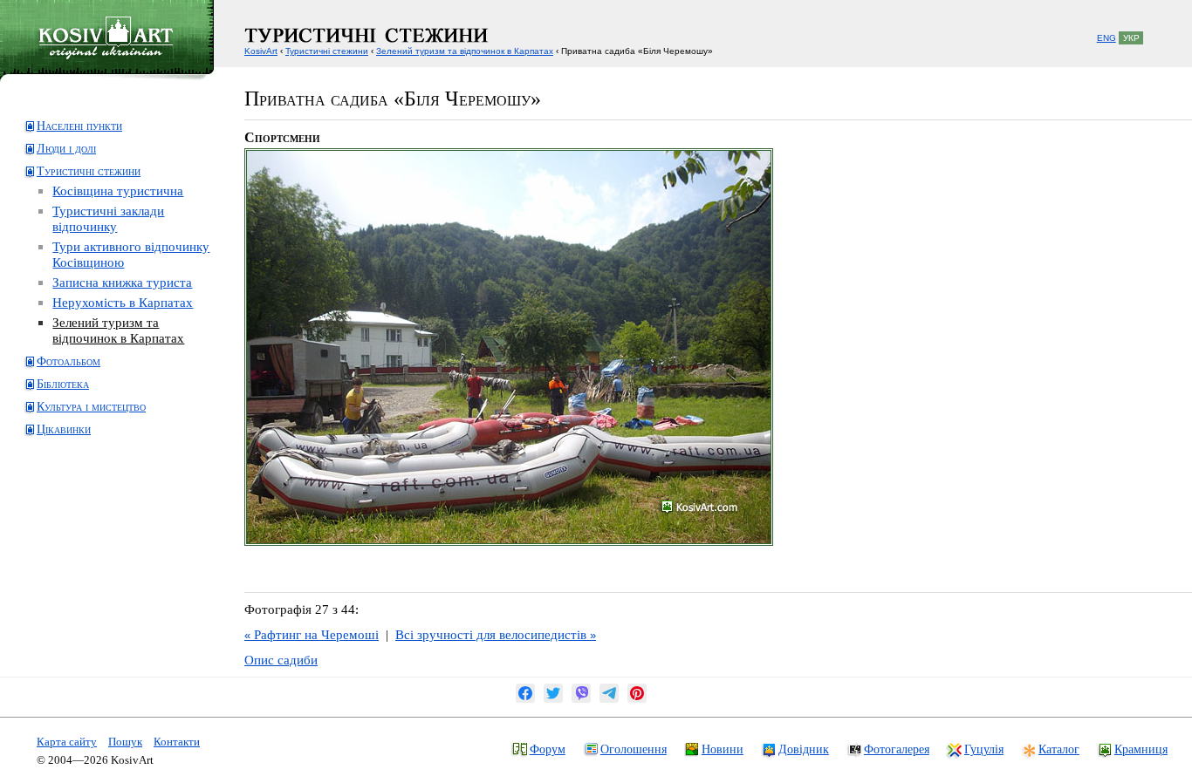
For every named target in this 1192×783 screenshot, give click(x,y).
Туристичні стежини (88, 171)
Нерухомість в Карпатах (122, 302)
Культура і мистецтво (91, 406)
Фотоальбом (68, 361)
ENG (1106, 38)
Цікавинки (64, 429)
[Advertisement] (92, 517)
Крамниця (1141, 749)
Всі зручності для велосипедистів (495, 634)
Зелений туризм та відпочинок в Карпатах (118, 330)
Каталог (1058, 749)
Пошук (125, 741)
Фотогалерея (896, 749)
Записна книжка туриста (122, 282)
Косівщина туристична (117, 190)
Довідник (803, 749)
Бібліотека (63, 384)
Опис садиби (281, 659)
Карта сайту (67, 741)
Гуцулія (984, 749)
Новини (722, 749)
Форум (547, 749)
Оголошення (633, 749)
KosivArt (260, 51)
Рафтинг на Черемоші (311, 634)
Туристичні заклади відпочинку (108, 218)
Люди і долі (66, 148)
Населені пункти (79, 126)
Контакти (177, 741)
